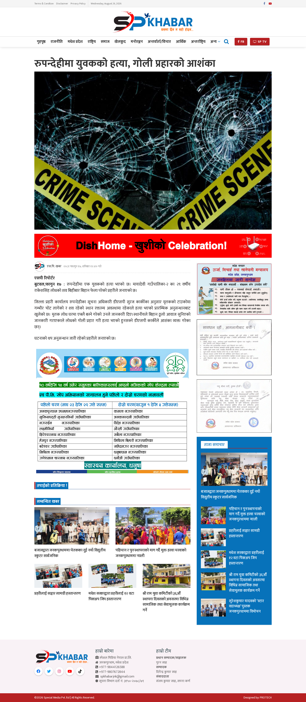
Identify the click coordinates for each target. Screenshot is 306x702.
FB (242, 42)
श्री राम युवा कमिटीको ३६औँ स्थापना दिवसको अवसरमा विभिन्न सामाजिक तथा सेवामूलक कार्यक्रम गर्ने (166, 601)
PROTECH (266, 697)
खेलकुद (120, 41)
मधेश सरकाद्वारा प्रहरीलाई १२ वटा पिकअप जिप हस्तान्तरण (111, 596)
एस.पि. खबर (54, 266)
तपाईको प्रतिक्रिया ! (52, 485)
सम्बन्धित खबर (48, 501)
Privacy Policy (78, 3)
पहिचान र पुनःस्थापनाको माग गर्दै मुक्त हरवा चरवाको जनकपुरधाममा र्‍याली (151, 553)
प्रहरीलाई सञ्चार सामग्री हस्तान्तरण (57, 593)
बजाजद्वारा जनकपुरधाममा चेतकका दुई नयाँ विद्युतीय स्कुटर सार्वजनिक (69, 553)
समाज (105, 41)
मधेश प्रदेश (75, 41)
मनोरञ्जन (137, 41)
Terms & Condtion (44, 3)
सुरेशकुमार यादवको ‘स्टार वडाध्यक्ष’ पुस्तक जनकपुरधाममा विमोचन (246, 606)
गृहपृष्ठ (41, 41)
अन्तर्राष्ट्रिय (198, 41)
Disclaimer (62, 3)
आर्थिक (181, 41)
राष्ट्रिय (92, 41)
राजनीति (57, 41)
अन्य (213, 41)
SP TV (261, 42)
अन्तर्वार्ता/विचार (159, 41)
